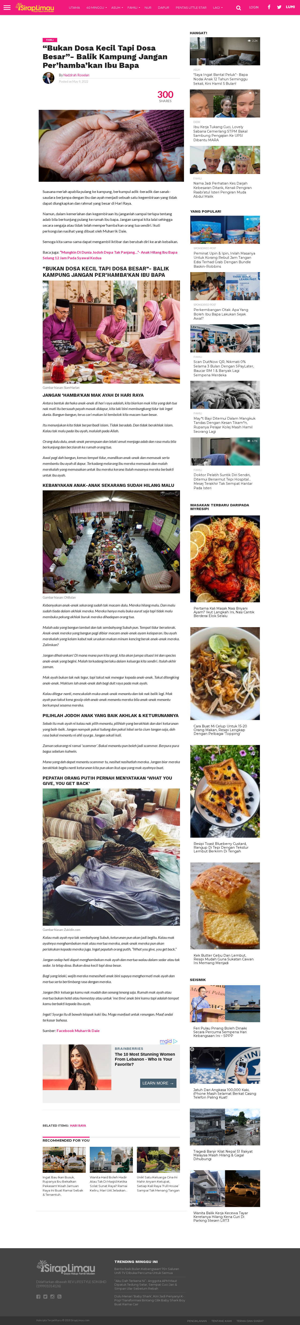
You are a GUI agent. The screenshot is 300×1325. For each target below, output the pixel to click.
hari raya (78, 1125)
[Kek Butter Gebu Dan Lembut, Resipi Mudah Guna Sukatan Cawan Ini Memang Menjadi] (225, 948)
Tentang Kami (221, 1321)
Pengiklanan (197, 1321)
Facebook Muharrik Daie (78, 1030)
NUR (148, 7)
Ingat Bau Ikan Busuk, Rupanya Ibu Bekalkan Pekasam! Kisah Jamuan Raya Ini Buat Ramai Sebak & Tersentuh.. (63, 1186)
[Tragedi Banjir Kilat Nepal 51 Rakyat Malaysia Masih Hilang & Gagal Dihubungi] (225, 1144)
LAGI (216, 7)
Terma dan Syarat (250, 1321)
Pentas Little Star (191, 7)
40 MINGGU (95, 7)
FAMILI (132, 7)
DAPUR (163, 7)
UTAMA (74, 7)
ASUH (115, 7)
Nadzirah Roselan (76, 75)
